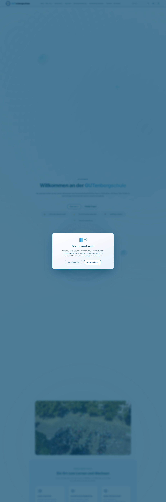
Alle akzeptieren (92, 262)
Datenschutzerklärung (95, 256)
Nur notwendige (73, 262)
